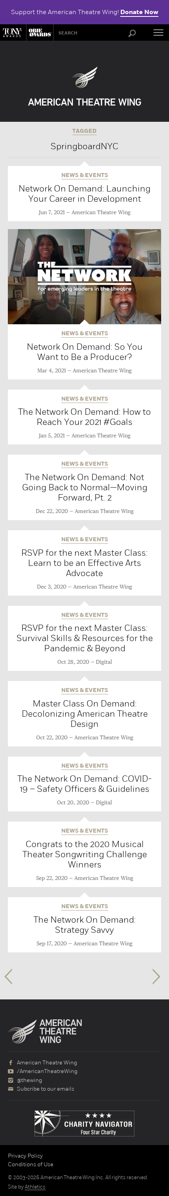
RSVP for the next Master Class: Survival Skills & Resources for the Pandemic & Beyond (85, 638)
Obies (39, 32)
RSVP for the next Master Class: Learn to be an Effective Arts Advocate (84, 562)
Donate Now (139, 12)
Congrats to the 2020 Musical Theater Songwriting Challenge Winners (84, 854)
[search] (132, 33)
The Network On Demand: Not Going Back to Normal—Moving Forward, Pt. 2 (84, 487)
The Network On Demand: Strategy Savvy (84, 924)
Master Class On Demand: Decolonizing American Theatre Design (85, 713)
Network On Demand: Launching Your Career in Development (84, 193)
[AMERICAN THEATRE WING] (84, 86)
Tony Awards (13, 32)
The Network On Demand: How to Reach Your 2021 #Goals (84, 416)
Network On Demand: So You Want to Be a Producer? (85, 351)
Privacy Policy (25, 1155)
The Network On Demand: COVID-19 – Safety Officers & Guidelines (84, 783)
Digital (104, 662)
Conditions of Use (30, 1164)
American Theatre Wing (101, 212)
